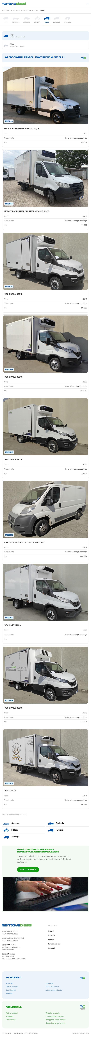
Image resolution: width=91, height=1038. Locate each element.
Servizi (51, 931)
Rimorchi (9, 993)
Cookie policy (18, 1033)
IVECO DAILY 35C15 (13, 294)
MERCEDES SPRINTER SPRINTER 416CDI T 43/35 (26, 211)
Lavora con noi (54, 944)
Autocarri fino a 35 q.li (29, 10)
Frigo (42, 10)
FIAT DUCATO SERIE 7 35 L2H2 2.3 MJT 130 (24, 542)
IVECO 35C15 (10, 790)
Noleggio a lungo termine (55, 1023)
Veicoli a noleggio (53, 1013)
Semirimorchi (11, 990)
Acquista (5, 10)
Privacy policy (6, 1033)
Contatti (51, 948)
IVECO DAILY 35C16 (13, 377)
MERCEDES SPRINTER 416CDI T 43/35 (21, 128)
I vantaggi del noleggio (55, 1016)
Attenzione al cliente (54, 990)
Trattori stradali (12, 987)
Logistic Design (84, 1033)
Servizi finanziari (52, 987)
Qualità (51, 940)
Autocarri (14, 10)
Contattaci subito (28, 870)
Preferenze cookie (31, 1033)
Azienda (51, 935)
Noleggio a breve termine (56, 1020)
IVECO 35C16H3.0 (12, 625)
